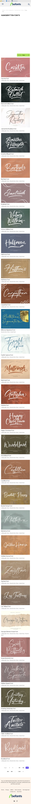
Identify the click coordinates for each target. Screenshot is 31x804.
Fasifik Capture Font (7, 355)
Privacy (7, 789)
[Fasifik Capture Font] (15, 344)
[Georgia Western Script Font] (15, 620)
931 (19, 767)
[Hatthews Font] (15, 268)
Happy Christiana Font (7, 430)
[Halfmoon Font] (15, 243)
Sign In (2, 1)
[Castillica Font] (15, 469)
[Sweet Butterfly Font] (15, 647)
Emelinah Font (5, 204)
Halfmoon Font (5, 254)
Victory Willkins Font (7, 229)
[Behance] (14, 801)
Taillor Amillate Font (7, 733)
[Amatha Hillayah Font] (15, 143)
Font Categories (10, 10)
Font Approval (26, 789)
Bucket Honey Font (6, 506)
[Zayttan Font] (15, 570)
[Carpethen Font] (15, 293)
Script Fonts (22, 80)
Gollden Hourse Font (7, 556)
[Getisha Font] (15, 394)
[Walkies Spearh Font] (15, 672)
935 (11, 771)
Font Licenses (18, 789)
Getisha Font (5, 405)
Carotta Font (5, 78)
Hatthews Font (5, 279)
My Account (15, 1)
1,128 (19, 771)
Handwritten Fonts (19, 10)
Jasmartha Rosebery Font (8, 129)
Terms (2, 789)
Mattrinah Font (5, 380)
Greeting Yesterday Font (8, 708)
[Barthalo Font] (15, 168)
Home (3, 10)
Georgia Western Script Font (9, 631)
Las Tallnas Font (6, 606)
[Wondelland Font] (15, 444)
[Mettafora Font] (15, 520)
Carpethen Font (5, 305)
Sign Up (8, 1)
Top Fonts (19, 791)
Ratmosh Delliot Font (7, 103)
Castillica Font (5, 481)
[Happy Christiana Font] (15, 419)
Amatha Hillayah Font (7, 154)
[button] (29, 4)
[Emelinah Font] (15, 193)
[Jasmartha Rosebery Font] (15, 118)
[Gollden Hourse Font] (15, 545)
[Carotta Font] (15, 67)
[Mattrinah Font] (15, 369)
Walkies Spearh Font (7, 683)
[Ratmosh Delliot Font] (15, 92)
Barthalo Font (5, 179)
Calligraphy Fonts (5, 80)
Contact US (12, 791)
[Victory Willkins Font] (15, 218)
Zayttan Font (5, 581)
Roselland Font (5, 759)
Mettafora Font (5, 531)
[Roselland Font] (15, 747)
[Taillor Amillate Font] (15, 722)
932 (23, 767)
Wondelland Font (6, 455)
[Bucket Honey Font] (15, 495)
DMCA (11, 789)
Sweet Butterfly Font (7, 658)
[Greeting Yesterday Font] (15, 697)
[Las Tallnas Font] (15, 595)
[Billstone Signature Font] (15, 319)
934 (8, 771)
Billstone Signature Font (8, 330)
